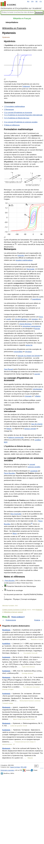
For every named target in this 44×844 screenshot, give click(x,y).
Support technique (15, 767)
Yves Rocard (8, 369)
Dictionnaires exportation (7, 770)
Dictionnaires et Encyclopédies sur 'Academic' (21, 8)
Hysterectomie (11, 620)
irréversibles (18, 351)
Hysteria (37, 620)
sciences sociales (34, 467)
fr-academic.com (9, 3)
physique (28, 351)
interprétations (12, 22)
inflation (38, 396)
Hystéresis (6, 630)
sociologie (33, 471)
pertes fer (29, 345)
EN (32, 1)
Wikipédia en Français (22, 18)
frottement (26, 86)
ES (41, 1)
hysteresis (6, 657)
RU (28, 1)
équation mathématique (24, 260)
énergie (37, 328)
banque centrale (30, 429)
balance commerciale (16, 437)
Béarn (15, 533)
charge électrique (25, 324)
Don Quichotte (16, 514)
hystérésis (6, 643)
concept (32, 464)
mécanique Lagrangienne (31, 326)
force (41, 317)
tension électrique (21, 319)
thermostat (30, 269)
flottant (9, 429)
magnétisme (36, 299)
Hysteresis (39, 609)
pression (35, 319)
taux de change (36, 424)
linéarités (21, 255)
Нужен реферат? (18, 617)
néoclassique (37, 389)
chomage (28, 396)
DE (37, 1)
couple (8, 319)
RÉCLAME (24, 767)
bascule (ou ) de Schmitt (29, 356)
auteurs (20, 612)
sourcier (37, 374)
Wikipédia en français (10, 612)
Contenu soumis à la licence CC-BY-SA (14, 609)
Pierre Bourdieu (9, 473)
